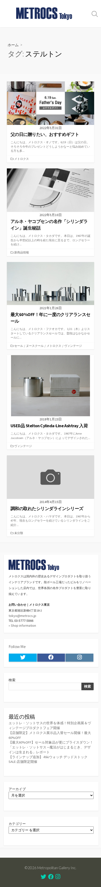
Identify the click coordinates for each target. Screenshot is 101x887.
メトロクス (21, 159)
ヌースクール (35, 346)
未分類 (18, 533)
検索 (12, 680)
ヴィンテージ (73, 346)
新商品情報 (21, 252)
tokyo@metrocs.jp (22, 615)
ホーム (13, 45)
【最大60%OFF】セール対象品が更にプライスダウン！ (51, 742)
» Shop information (22, 625)
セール (18, 346)
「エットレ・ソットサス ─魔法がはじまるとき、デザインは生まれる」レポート (50, 749)
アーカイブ (17, 789)
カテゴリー (17, 823)
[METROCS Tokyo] (44, 13)
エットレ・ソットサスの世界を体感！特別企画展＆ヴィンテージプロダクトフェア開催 (50, 725)
